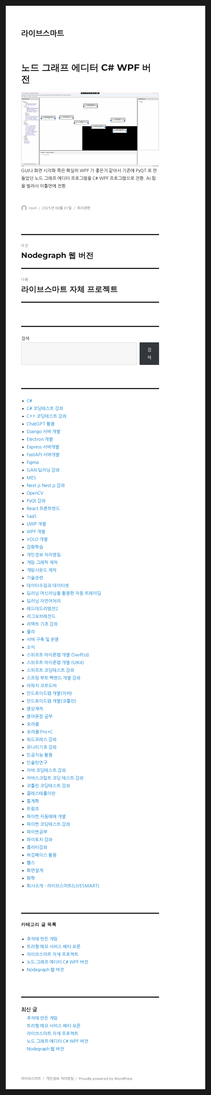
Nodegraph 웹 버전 (45, 969)
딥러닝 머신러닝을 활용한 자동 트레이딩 (64, 593)
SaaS (32, 516)
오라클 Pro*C (40, 732)
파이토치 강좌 (39, 839)
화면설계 (35, 870)
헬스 (31, 862)
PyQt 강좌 (36, 501)
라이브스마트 (42, 33)
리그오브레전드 (41, 616)
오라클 (33, 724)
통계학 (33, 801)
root (33, 208)
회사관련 (83, 208)
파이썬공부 (37, 832)
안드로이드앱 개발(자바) (49, 693)
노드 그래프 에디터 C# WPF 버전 (57, 962)
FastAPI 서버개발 (43, 454)
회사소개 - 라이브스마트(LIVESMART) (63, 886)
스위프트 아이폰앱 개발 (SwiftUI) (58, 655)
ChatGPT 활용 (41, 424)
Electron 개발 (40, 439)
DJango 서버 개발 (43, 431)
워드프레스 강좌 (42, 739)
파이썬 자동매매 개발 (46, 816)
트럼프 (33, 809)
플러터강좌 (37, 847)
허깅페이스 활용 (42, 855)
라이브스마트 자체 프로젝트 (52, 954)
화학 (31, 878)
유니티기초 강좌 (42, 747)
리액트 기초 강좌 (42, 624)
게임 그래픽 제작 (42, 562)
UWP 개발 (36, 524)
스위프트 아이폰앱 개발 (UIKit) (55, 662)
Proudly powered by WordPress (105, 1078)
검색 (25, 338)
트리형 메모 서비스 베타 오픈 (53, 946)
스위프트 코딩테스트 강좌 (50, 670)
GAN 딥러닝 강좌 (43, 470)
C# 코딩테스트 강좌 (45, 408)
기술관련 (35, 578)
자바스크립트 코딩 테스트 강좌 (55, 778)
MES (31, 477)
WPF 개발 (36, 531)
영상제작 (35, 708)
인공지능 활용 (39, 755)
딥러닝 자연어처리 (44, 601)
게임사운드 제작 (42, 570)
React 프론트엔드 (43, 508)
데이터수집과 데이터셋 (48, 585)
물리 (31, 631)
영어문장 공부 (39, 716)
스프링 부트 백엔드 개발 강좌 (53, 678)
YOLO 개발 (37, 539)
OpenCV (35, 493)
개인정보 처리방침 (44, 554)
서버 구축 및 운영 (43, 639)
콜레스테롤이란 (41, 793)
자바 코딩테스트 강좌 (46, 770)
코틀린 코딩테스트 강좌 (48, 785)
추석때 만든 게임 (42, 939)
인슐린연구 (37, 762)
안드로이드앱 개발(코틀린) (51, 701)
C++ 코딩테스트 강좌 (46, 416)
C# (29, 400)
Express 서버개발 (43, 447)
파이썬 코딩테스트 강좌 (48, 824)
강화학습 (35, 547)
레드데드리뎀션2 (42, 608)
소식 (31, 647)
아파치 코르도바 (42, 685)
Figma (33, 462)
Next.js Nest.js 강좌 (46, 485)
